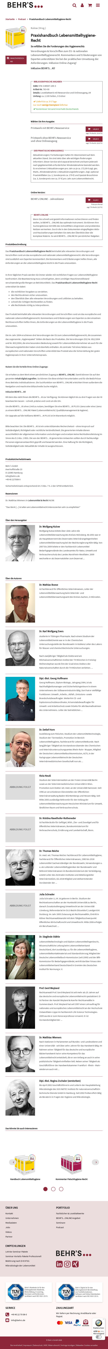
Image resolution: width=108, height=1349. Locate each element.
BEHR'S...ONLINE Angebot (68, 1218)
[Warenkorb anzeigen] (90, 5)
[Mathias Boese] (20, 602)
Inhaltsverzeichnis (17, 60)
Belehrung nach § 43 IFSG (17, 1260)
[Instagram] (67, 1264)
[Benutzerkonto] (82, 5)
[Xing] (75, 1264)
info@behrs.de (12, 476)
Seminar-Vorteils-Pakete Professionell (23, 1256)
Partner (9, 1236)
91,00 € (95, 200)
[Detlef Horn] (20, 747)
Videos (8, 1232)
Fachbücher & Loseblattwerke (70, 1213)
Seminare (60, 1222)
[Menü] (98, 5)
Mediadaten (11, 1222)
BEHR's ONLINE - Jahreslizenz (47, 199)
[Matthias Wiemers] (20, 1053)
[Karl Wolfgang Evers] (20, 647)
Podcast (60, 1227)
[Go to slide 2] (53, 1189)
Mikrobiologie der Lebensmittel (20, 1265)
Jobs (7, 1227)
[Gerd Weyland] (20, 1007)
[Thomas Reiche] (20, 867)
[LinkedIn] (59, 1264)
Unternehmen (12, 1218)
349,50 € (96, 139)
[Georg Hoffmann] (20, 698)
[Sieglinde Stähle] (20, 957)
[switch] (99, 1337)
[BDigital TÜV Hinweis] (28, 1291)
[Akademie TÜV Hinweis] (79, 1291)
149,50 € (96, 129)
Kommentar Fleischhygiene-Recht (71, 1179)
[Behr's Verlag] (25, 4)
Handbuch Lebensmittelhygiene (25, 1179)
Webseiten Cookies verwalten (87, 1345)
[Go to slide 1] (45, 1189)
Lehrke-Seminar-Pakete (16, 1251)
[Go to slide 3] (61, 1189)
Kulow (34, 28)
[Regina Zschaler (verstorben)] (20, 1097)
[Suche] (74, 5)
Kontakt (9, 1213)
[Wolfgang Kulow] (20, 542)
